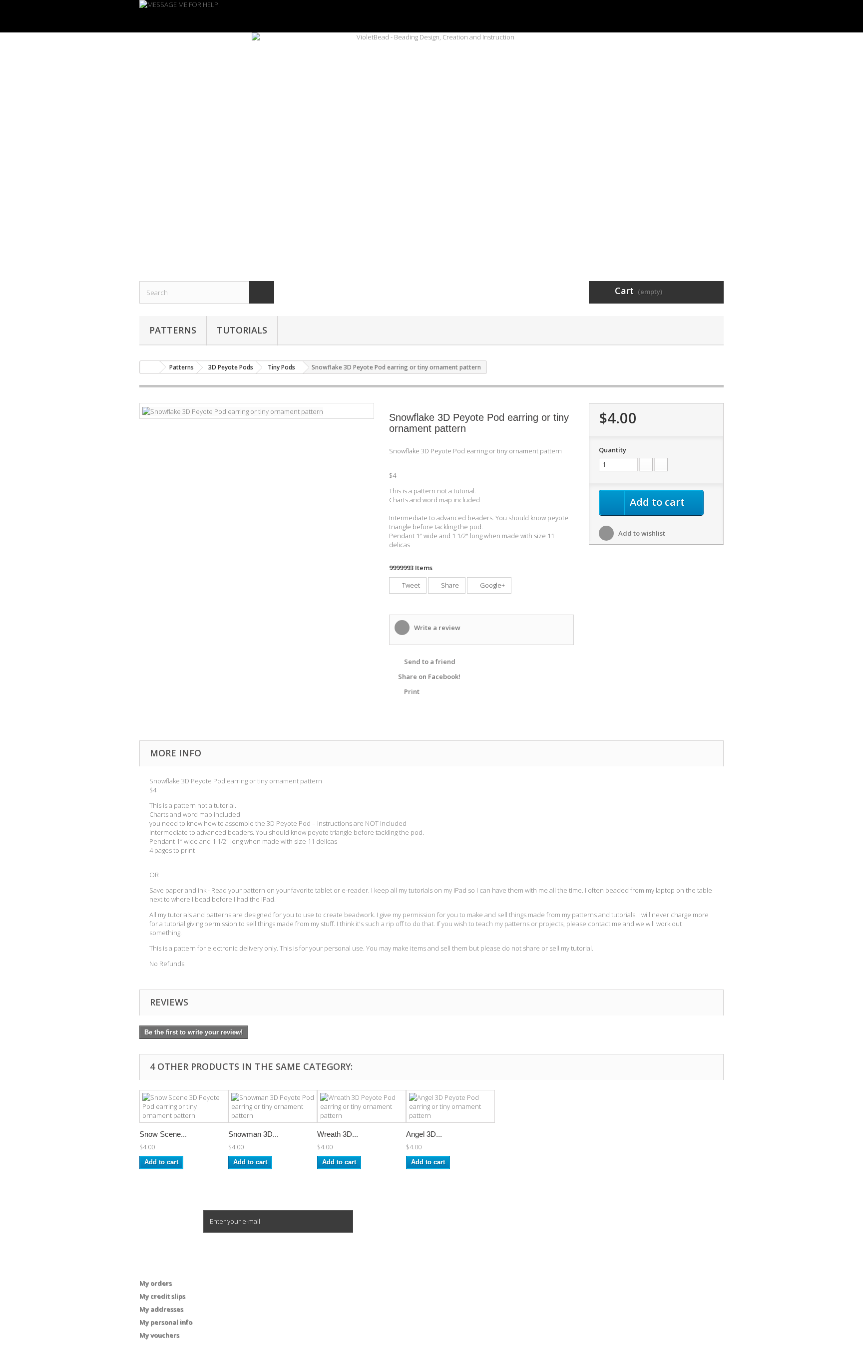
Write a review (436, 627)
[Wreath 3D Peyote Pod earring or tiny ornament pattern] (361, 1106)
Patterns (172, 330)
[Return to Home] (149, 367)
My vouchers (159, 1335)
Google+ (491, 585)
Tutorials (242, 330)
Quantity (612, 449)
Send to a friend (429, 661)
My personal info (165, 1322)
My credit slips (162, 1296)
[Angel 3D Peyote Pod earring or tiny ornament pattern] (450, 1106)
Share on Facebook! (429, 676)
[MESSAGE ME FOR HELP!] (431, 16)
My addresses (161, 1309)
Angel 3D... (424, 1134)
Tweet (410, 585)
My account (164, 1267)
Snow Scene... (163, 1134)
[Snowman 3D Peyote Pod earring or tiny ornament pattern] (272, 1106)
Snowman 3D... (253, 1134)
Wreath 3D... (337, 1134)
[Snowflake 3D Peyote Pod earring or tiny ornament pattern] (232, 410)
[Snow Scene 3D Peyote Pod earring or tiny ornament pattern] (183, 1106)
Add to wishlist (641, 533)
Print (412, 691)
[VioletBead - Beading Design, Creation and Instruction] (431, 144)
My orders (155, 1283)
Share (449, 585)
